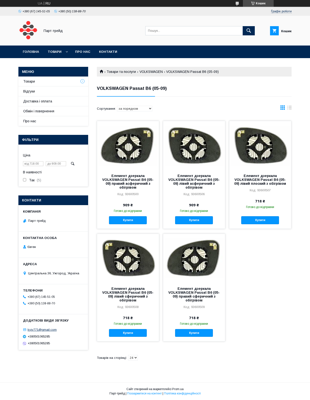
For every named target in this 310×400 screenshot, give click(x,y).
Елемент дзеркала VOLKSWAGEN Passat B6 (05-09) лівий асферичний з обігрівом (194, 181)
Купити (128, 220)
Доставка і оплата (37, 101)
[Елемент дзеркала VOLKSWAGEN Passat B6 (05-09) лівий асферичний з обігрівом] (194, 145)
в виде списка (289, 108)
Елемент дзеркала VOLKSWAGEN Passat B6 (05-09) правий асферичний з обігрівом (128, 181)
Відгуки (29, 91)
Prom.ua (178, 389)
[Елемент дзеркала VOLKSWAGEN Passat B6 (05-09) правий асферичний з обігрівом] (128, 145)
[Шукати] (249, 30)
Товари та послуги (121, 72)
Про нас (82, 52)
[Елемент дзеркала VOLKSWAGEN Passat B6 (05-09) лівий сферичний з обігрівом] (128, 258)
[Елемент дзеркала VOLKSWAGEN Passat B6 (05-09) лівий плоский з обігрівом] (260, 145)
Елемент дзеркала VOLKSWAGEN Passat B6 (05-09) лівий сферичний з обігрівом (128, 294)
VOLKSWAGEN (151, 72)
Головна (31, 52)
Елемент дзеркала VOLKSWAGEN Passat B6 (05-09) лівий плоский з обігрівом (260, 179)
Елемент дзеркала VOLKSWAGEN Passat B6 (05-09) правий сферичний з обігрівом (194, 294)
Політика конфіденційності (182, 393)
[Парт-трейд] (28, 39)
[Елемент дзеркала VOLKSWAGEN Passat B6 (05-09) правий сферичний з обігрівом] (194, 258)
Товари (55, 52)
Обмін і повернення (38, 111)
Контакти (108, 52)
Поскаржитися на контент (144, 393)
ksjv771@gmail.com (42, 329)
